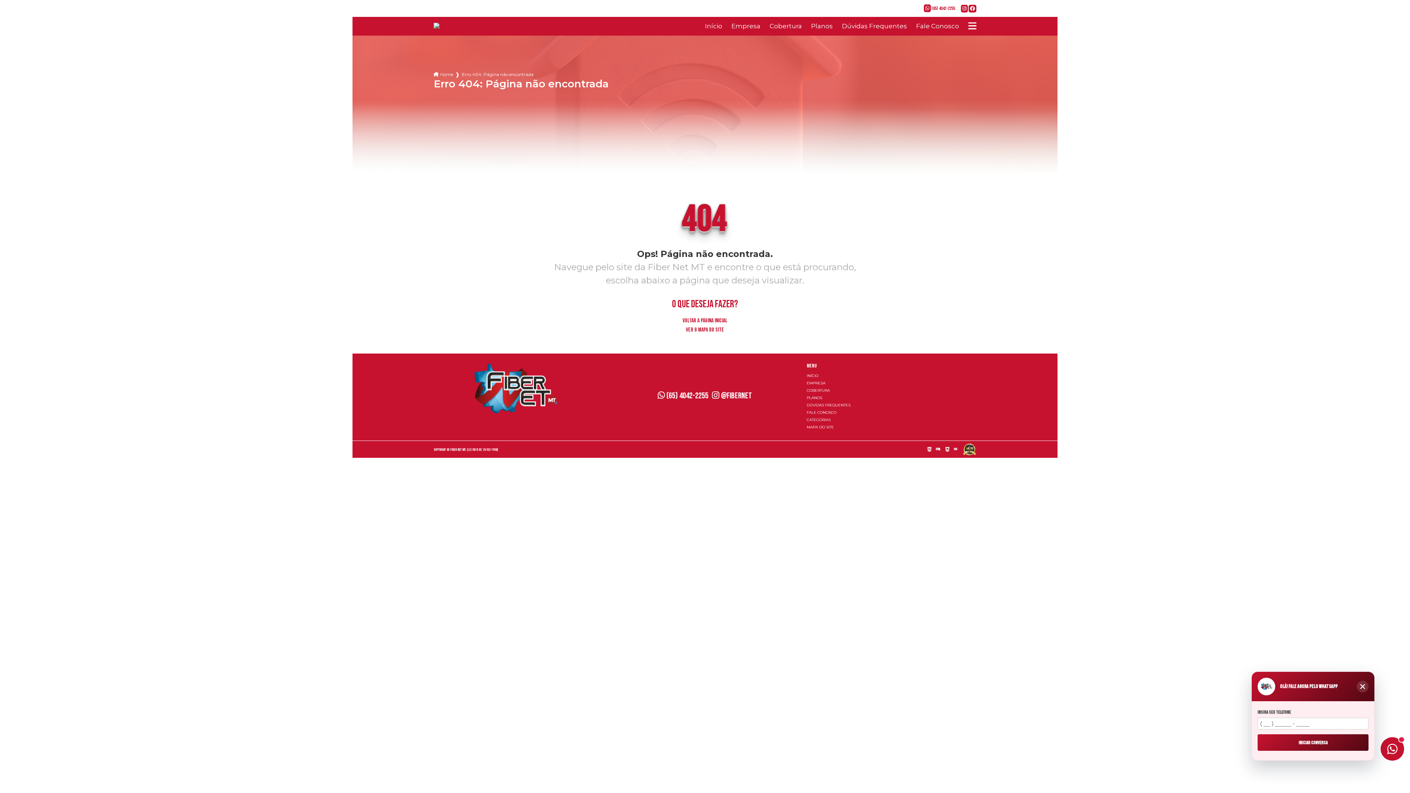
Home (446, 74)
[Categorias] (972, 26)
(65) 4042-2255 (943, 8)
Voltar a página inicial (705, 320)
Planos (822, 26)
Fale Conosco (937, 26)
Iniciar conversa (1313, 742)
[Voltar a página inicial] (450, 26)
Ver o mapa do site (705, 329)
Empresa (745, 26)
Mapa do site (820, 427)
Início (713, 26)
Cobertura (786, 26)
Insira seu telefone (1274, 712)
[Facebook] (972, 9)
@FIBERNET (735, 396)
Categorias (819, 420)
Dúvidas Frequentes (874, 26)
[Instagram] (965, 9)
